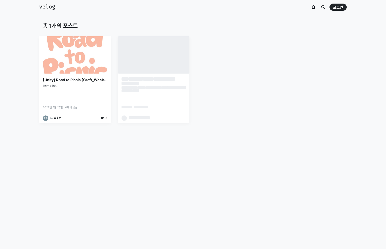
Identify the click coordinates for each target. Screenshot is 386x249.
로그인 (338, 7)
